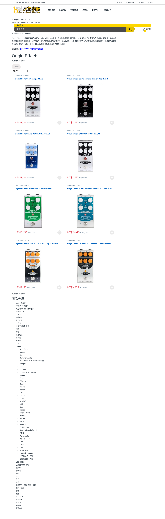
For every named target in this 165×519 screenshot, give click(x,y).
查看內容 (112, 178)
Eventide (23, 369)
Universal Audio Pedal (28, 430)
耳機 (17, 332)
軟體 (17, 329)
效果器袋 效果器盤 (26, 453)
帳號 (151, 2)
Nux (21, 407)
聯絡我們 (107, 10)
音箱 (17, 479)
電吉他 (18, 338)
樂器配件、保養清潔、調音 (26, 485)
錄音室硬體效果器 (22, 326)
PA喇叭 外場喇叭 (22, 306)
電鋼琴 (18, 468)
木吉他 (18, 340)
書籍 (17, 494)
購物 (142, 2)
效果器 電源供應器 (26, 456)
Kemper (22, 395)
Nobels (22, 410)
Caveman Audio (26, 358)
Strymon (23, 424)
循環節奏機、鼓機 (26, 459)
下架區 (18, 505)
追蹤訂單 (131, 2)
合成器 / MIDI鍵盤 (22, 465)
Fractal (22, 378)
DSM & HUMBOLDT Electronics (32, 361)
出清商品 (19, 508)
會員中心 (95, 10)
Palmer (22, 418)
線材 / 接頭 (20, 488)
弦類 (17, 473)
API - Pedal (24, 349)
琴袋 (17, 476)
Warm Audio (24, 436)
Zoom (22, 447)
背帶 (17, 482)
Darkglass (23, 364)
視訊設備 (19, 500)
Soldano (23, 421)
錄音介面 (19, 320)
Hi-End (18, 323)
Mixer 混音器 (21, 303)
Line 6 (22, 398)
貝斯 (17, 343)
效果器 (17, 33)
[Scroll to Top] (82, 517)
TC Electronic (25, 427)
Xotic (22, 442)
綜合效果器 (24, 450)
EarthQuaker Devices (28, 372)
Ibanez (22, 390)
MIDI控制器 (20, 462)
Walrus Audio (25, 439)
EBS (21, 366)
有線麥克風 (20, 312)
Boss (21, 355)
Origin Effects (19, 75)
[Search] (130, 29)
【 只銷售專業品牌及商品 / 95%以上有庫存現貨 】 (29, 2)
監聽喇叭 (19, 317)
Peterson (23, 416)
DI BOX (18, 314)
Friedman (23, 381)
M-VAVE (23, 401)
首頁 (13, 33)
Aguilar (22, 352)
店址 (120, 2)
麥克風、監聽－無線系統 (25, 309)
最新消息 (62, 10)
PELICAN (19, 497)
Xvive (22, 445)
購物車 (85, 10)
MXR (21, 404)
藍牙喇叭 (19, 335)
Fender (22, 375)
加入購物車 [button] (59, 123)
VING (22, 433)
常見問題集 (74, 10)
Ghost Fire (23, 384)
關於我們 (51, 10)
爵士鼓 (18, 471)
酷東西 (18, 502)
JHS (21, 393)
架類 (17, 491)
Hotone (22, 387)
